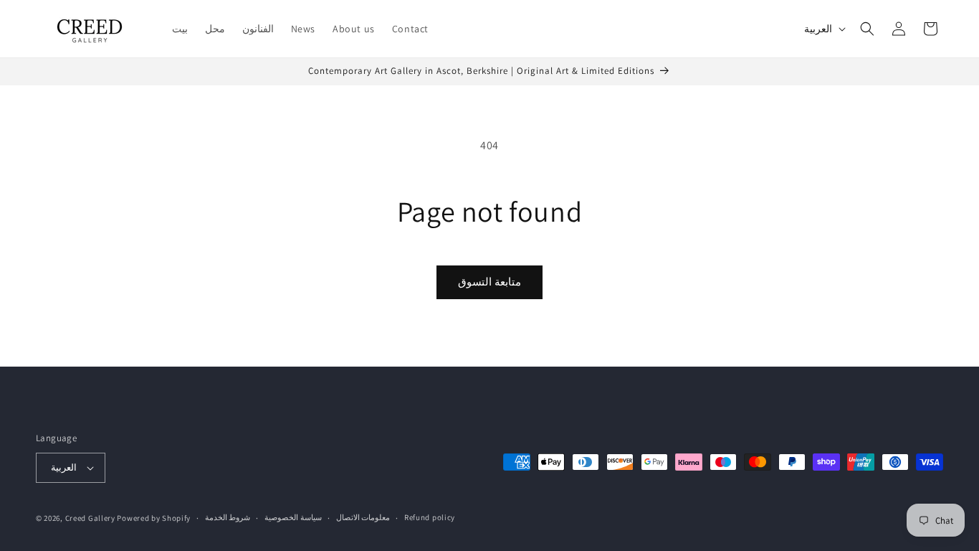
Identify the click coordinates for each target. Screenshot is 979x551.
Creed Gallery (90, 518)
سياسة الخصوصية (293, 517)
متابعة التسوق (489, 281)
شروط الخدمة (228, 517)
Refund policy (429, 517)
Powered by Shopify (154, 518)
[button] (867, 28)
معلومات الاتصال (363, 517)
